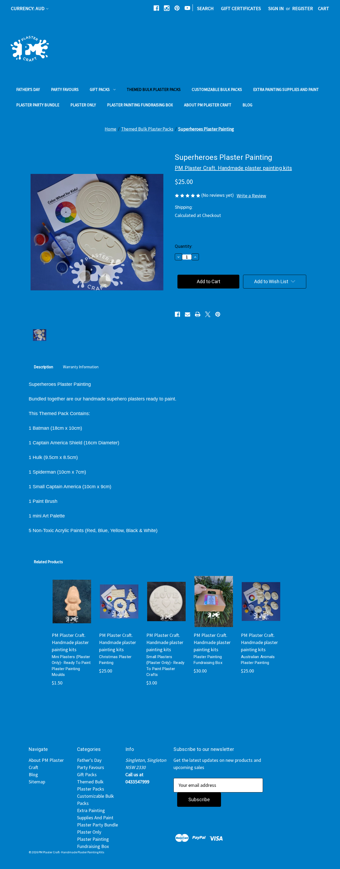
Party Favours (65, 89)
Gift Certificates (241, 8)
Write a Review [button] (251, 196)
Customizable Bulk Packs (217, 89)
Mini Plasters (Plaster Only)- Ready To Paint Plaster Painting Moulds (71, 665)
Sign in (276, 8)
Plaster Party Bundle (37, 104)
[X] (207, 314)
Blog (247, 104)
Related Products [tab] (48, 561)
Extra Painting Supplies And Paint (286, 89)
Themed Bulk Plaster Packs (154, 89)
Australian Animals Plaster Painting (258, 659)
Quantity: (184, 246)
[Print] (197, 314)
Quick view (69, 593)
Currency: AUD (28, 8)
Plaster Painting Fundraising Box (140, 104)
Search (205, 8)
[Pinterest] (177, 8)
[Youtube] (187, 8)
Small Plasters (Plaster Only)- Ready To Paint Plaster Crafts (165, 665)
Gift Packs (100, 89)
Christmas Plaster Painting (115, 659)
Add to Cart (119, 607)
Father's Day (28, 89)
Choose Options (72, 607)
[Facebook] (156, 8)
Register (302, 8)
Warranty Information (81, 366)
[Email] (187, 314)
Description (43, 366)
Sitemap (37, 782)
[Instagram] (166, 8)
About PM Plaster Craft (207, 104)
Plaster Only (83, 104)
